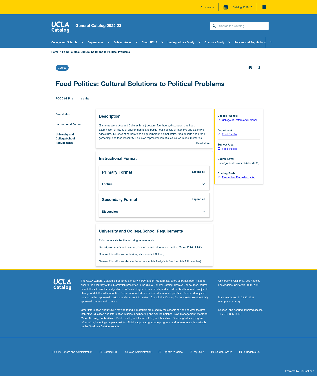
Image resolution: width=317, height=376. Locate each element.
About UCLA (149, 42)
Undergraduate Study (180, 42)
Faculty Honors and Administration (72, 352)
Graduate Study (214, 42)
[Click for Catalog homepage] (60, 27)
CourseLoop (307, 371)
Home (55, 52)
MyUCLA (199, 352)
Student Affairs (223, 352)
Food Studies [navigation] (229, 134)
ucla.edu (209, 7)
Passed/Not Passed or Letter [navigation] (238, 177)
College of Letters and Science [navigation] (240, 120)
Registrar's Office (173, 352)
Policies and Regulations (250, 42)
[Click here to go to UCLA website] (62, 285)
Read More (203, 143)
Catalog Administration (138, 352)
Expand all (198, 171)
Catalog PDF (111, 352)
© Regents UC (251, 352)
